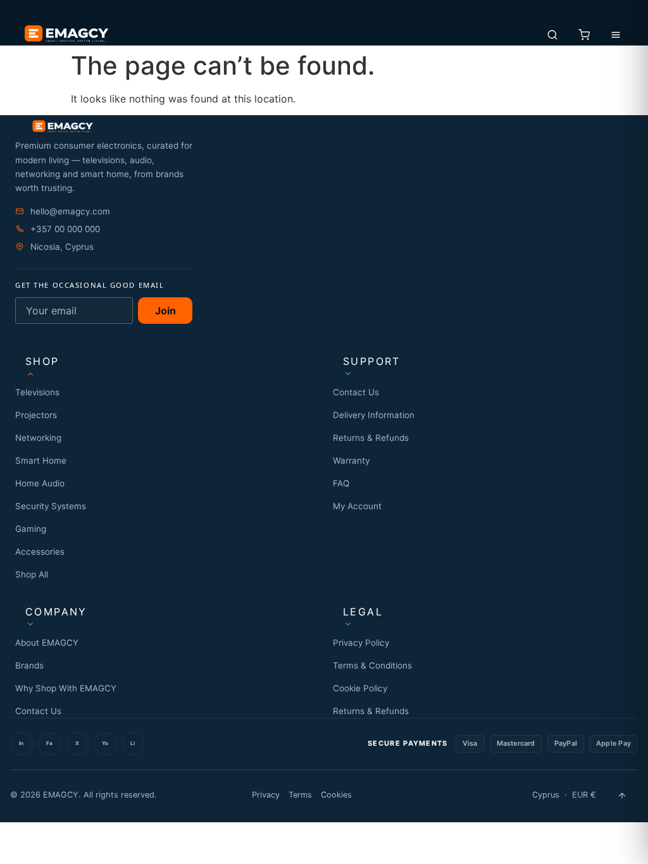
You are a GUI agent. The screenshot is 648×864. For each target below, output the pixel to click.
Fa (49, 743)
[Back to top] (622, 795)
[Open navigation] (615, 35)
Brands (29, 665)
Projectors (36, 415)
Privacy (266, 794)
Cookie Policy (360, 688)
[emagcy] (324, 127)
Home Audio (40, 483)
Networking (38, 438)
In (21, 743)
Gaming (30, 529)
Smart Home (40, 460)
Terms (300, 794)
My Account (357, 506)
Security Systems (50, 506)
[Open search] (552, 35)
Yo (105, 743)
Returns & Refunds (371, 438)
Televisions (37, 392)
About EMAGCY (46, 643)
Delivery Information (373, 415)
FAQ (341, 483)
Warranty (351, 460)
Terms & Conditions (372, 665)
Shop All (31, 574)
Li (132, 743)
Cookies (336, 794)
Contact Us (356, 392)
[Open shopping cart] (584, 35)
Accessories (40, 551)
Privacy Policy (361, 643)
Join (165, 310)
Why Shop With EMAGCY (65, 688)
